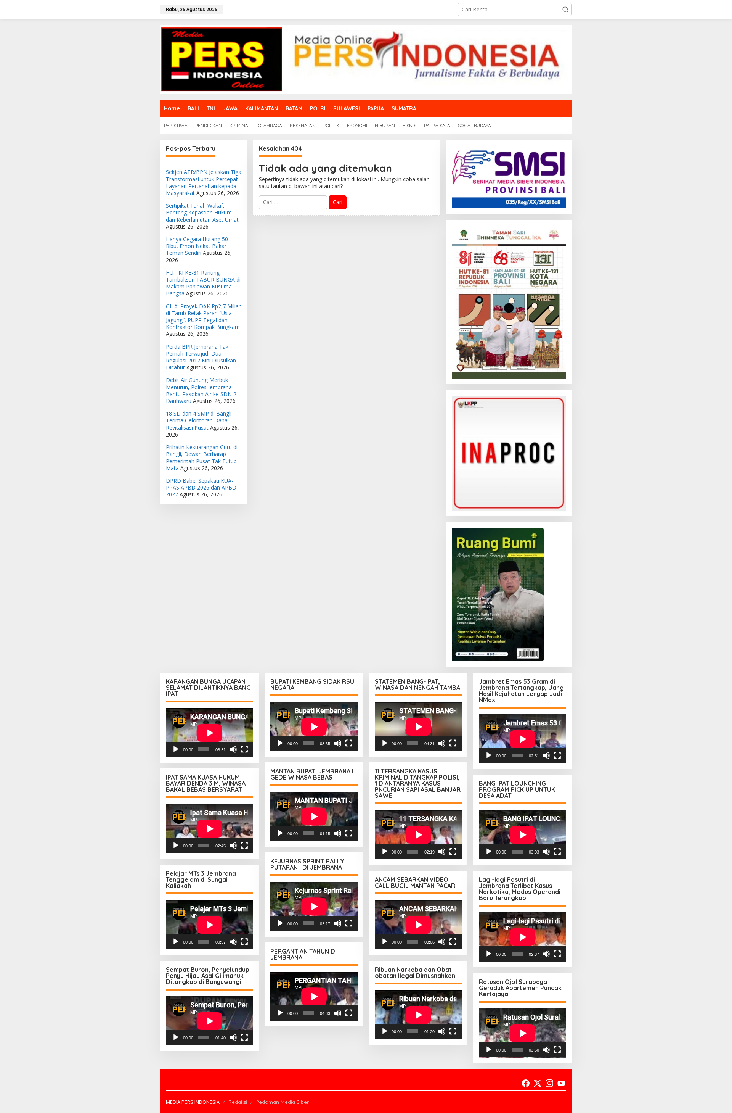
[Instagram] (549, 1083)
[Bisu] (233, 749)
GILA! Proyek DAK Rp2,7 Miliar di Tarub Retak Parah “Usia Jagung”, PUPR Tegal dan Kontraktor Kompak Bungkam (203, 317)
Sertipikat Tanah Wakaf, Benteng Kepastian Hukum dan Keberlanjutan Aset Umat (202, 212)
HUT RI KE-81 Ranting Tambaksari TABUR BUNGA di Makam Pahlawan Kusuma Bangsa (203, 283)
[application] (209, 732)
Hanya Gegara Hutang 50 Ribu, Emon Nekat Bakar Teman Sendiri (197, 245)
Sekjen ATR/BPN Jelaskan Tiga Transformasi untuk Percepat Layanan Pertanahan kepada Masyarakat (203, 182)
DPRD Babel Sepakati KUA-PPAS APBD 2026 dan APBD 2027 (201, 487)
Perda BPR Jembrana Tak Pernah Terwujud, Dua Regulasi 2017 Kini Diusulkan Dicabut (201, 357)
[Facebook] (526, 1083)
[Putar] (176, 749)
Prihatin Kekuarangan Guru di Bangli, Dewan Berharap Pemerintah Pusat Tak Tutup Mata (202, 457)
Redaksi (237, 1102)
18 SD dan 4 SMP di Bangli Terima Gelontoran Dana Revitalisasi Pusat (198, 420)
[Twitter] (538, 1083)
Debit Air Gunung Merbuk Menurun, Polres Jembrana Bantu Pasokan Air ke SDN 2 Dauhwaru (201, 390)
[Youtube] (561, 1083)
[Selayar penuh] (244, 749)
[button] (565, 9)
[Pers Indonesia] (366, 58)
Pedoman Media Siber (282, 1102)
